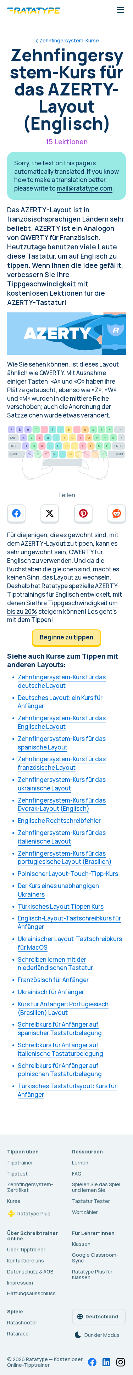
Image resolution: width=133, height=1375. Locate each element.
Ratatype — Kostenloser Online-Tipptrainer (45, 1362)
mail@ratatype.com (84, 188)
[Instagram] (120, 1362)
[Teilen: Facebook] (16, 513)
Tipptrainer (20, 1162)
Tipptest (17, 1173)
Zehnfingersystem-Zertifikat (30, 1187)
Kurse (14, 1201)
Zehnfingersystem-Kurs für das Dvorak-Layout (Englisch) (62, 804)
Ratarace (18, 1333)
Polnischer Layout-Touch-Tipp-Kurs (68, 874)
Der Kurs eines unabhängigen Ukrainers (58, 890)
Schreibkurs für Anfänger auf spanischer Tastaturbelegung (60, 1028)
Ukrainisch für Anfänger (51, 992)
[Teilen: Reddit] (116, 513)
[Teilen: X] (49, 513)
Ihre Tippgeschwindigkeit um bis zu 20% (62, 607)
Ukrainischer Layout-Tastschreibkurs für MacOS (70, 943)
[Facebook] (92, 1362)
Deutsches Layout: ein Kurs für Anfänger (60, 702)
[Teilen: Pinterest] (83, 513)
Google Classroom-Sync (95, 1257)
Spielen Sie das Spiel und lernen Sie (96, 1187)
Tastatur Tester (91, 1201)
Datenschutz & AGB (30, 1271)
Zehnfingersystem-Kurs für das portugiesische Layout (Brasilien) (65, 857)
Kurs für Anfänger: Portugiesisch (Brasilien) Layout (63, 1008)
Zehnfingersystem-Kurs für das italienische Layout (62, 837)
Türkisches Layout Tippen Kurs (61, 906)
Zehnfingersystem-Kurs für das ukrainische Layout (62, 783)
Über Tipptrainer (26, 1249)
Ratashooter (22, 1322)
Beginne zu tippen (66, 637)
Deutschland (101, 1316)
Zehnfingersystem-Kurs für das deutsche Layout (62, 681)
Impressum (20, 1282)
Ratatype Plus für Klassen (92, 1274)
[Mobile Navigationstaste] (120, 10)
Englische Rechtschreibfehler (59, 820)
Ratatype (54, 586)
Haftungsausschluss (31, 1293)
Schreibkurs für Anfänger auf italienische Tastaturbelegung (60, 1049)
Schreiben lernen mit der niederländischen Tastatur (55, 963)
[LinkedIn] (106, 1362)
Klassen (81, 1243)
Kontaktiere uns (25, 1260)
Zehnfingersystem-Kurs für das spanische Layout (62, 743)
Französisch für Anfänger (53, 980)
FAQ (77, 1173)
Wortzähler (85, 1212)
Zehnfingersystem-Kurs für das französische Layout (62, 763)
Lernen (80, 1162)
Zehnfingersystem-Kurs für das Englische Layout (62, 722)
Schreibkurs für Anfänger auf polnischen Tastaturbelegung (60, 1070)
